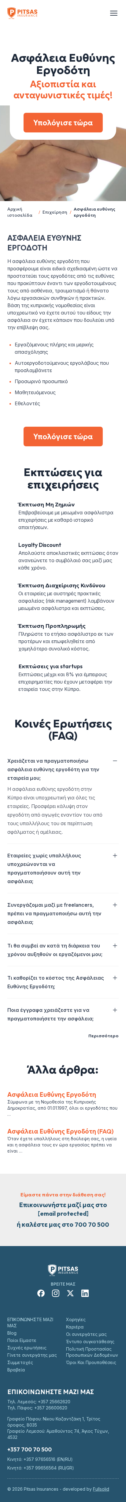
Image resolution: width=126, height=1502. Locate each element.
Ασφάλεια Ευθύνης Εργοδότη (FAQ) (60, 1131)
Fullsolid (101, 1489)
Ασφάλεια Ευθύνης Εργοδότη (51, 1094)
